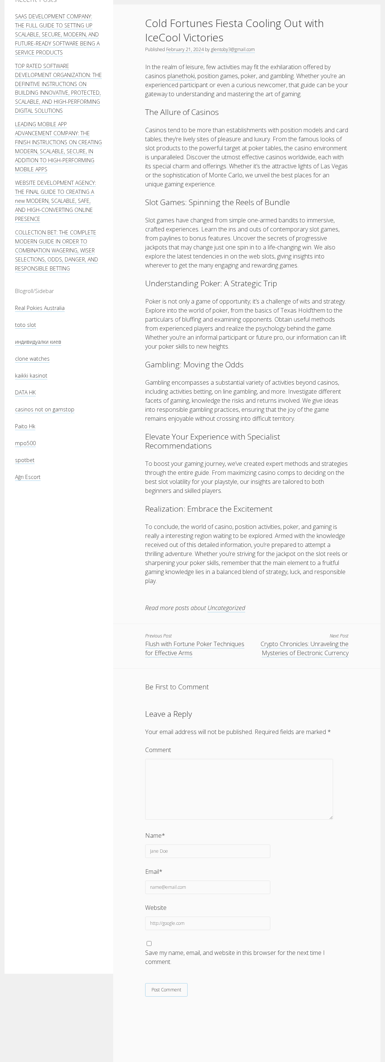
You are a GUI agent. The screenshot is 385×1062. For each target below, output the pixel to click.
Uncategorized (226, 608)
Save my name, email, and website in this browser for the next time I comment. (235, 957)
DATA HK (25, 392)
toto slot (25, 324)
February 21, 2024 (185, 49)
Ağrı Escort (28, 476)
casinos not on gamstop (44, 409)
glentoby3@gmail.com (233, 49)
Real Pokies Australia (40, 307)
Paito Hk (25, 426)
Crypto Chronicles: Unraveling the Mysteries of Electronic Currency (305, 648)
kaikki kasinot (31, 375)
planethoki (181, 76)
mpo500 (25, 443)
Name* (155, 835)
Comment (158, 750)
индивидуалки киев (38, 341)
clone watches (32, 358)
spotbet (25, 460)
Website (156, 907)
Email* (153, 871)
